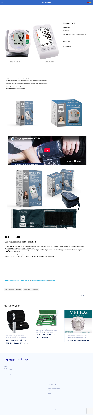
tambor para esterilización (78, 340)
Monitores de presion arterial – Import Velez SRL (17, 280)
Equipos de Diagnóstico (19, 338)
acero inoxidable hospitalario (77, 336)
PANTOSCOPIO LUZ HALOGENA (45, 336)
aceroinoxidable (72, 338)
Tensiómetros (27, 289)
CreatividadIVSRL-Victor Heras (40, 280)
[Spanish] (90, 2)
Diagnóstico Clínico (9, 289)
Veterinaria (49, 332)
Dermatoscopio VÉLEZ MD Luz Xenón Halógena (17, 342)
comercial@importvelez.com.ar (65, 7)
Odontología (19, 289)
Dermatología (10, 336)
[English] (88, 2)
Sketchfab (52, 280)
